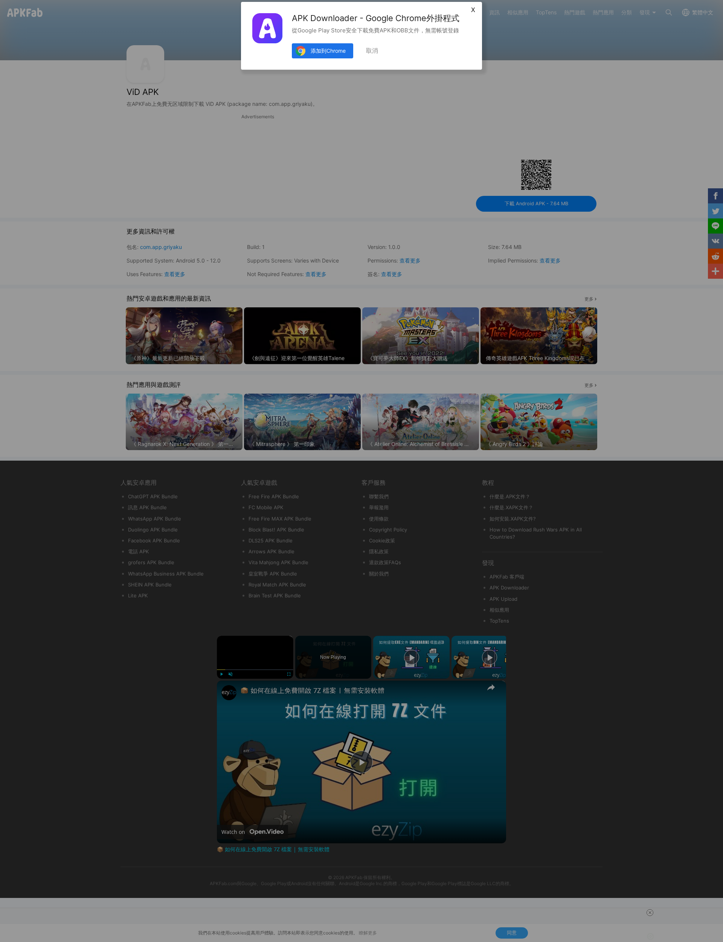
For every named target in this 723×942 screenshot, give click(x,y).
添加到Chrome (328, 50)
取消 (372, 50)
